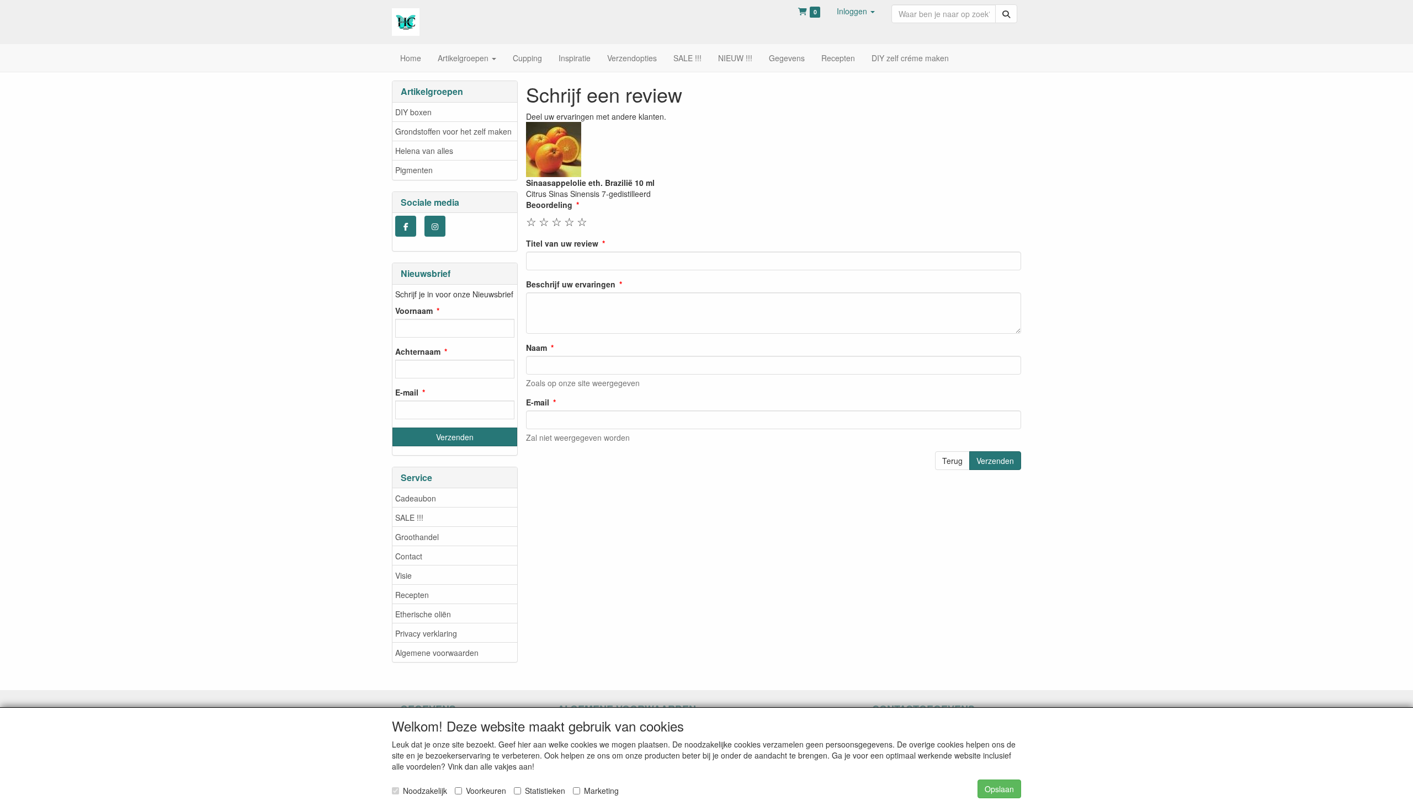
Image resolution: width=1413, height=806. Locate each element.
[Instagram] (434, 226)
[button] (855, 11)
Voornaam (414, 310)
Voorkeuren (486, 790)
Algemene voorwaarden (437, 652)
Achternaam (417, 351)
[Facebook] (405, 226)
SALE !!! (409, 517)
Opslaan (999, 788)
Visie (403, 575)
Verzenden (995, 460)
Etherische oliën (423, 614)
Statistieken (545, 790)
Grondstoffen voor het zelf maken (453, 131)
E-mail (406, 392)
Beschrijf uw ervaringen (570, 284)
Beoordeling (549, 204)
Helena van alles (424, 150)
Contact (408, 556)
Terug (952, 460)
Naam (536, 347)
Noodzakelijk (425, 790)
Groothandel (417, 536)
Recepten (412, 594)
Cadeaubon (415, 498)
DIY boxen (413, 112)
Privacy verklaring (426, 633)
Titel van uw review (562, 243)
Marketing (601, 790)
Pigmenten (414, 169)
